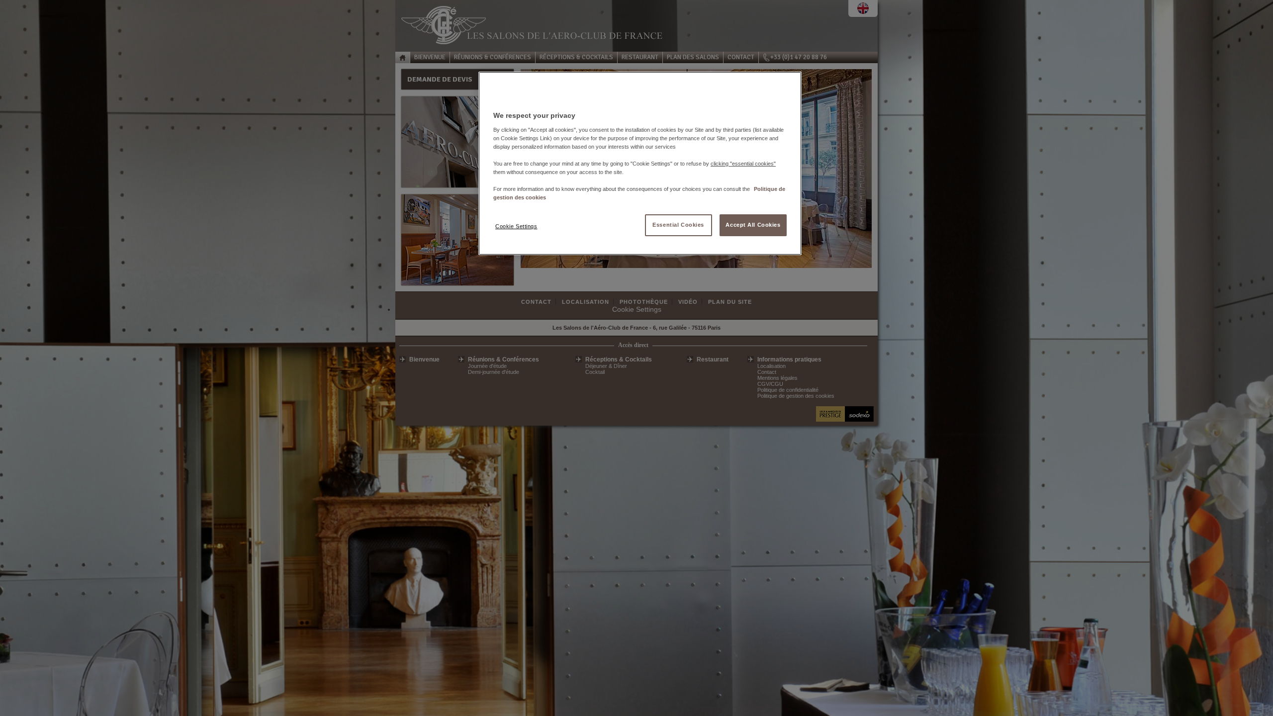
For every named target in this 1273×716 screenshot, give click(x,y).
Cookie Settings (516, 226)
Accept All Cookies (753, 225)
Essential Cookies (678, 225)
